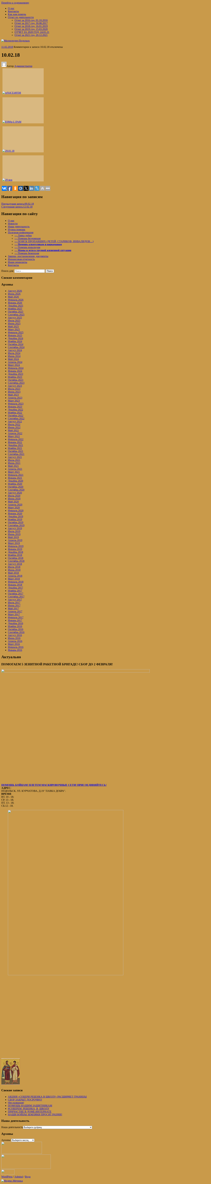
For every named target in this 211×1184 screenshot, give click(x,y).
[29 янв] (23, 168)
